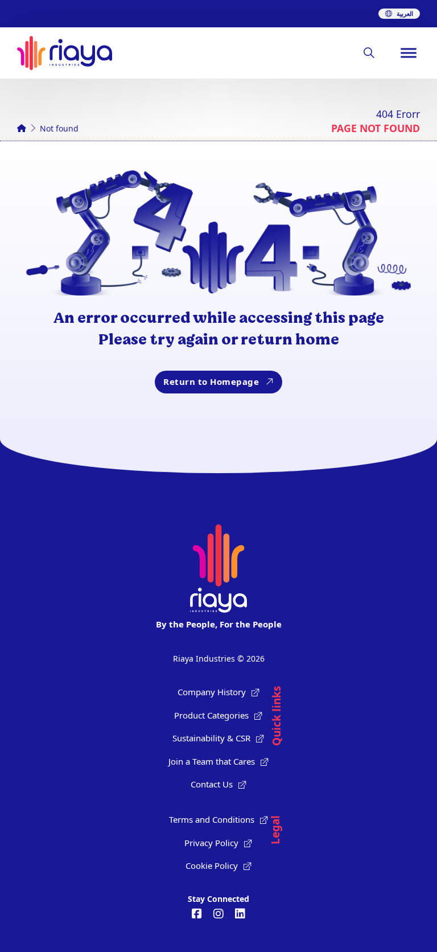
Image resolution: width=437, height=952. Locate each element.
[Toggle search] (369, 53)
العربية (405, 13)
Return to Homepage (211, 381)
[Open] (409, 53)
